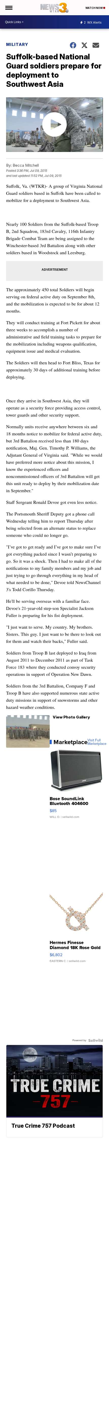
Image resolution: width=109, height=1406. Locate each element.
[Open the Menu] (8, 7)
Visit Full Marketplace (96, 742)
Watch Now (94, 7)
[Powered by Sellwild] (95, 1040)
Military (17, 44)
